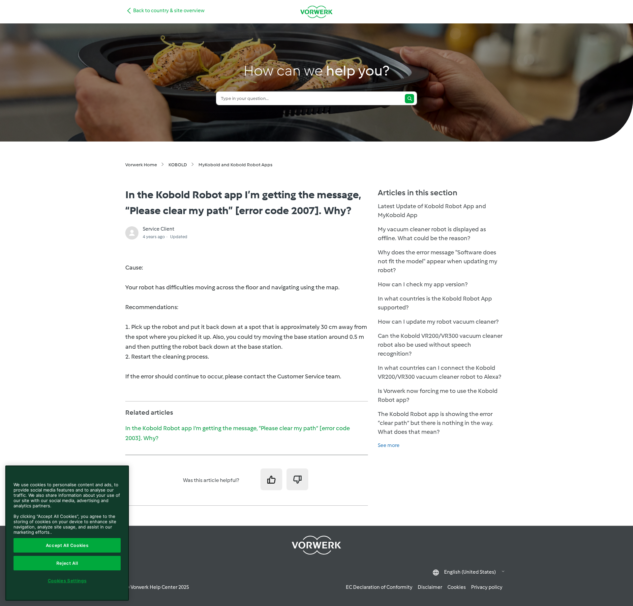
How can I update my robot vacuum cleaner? (438, 321)
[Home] (316, 12)
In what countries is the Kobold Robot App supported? (435, 303)
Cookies (456, 587)
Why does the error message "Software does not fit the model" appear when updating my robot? (437, 261)
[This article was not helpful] (297, 479)
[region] (67, 533)
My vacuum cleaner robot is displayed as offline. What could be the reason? (432, 234)
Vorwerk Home (141, 165)
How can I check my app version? (422, 284)
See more (389, 445)
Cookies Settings (67, 580)
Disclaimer (430, 587)
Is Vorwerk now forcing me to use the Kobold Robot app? (437, 395)
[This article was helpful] (271, 479)
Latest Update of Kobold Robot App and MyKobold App (432, 211)
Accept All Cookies (67, 545)
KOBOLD (177, 165)
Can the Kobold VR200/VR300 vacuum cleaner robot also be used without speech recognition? (440, 344)
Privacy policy (486, 587)
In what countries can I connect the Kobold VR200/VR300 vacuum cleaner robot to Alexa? (439, 372)
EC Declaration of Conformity (379, 587)
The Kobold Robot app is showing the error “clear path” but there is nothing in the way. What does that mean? (435, 422)
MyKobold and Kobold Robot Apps (235, 165)
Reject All (67, 563)
